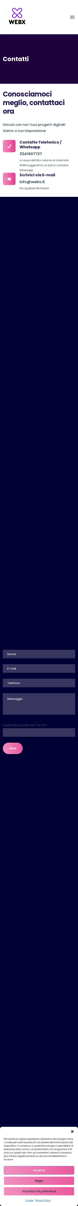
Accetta (39, 1170)
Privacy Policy (43, 1200)
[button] (72, 1131)
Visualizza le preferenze (39, 1191)
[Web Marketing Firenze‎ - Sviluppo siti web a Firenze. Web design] (17, 17)
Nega (39, 1181)
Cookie (29, 1200)
